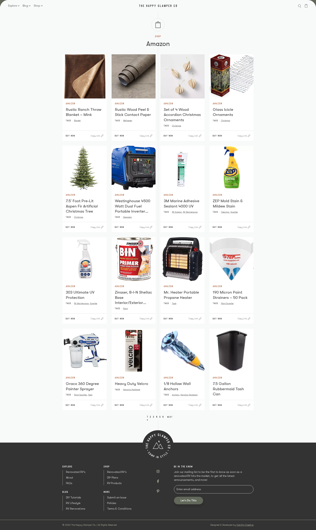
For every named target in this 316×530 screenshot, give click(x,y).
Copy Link (95, 136)
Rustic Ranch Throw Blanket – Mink (83, 112)
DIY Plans (112, 477)
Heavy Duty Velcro (131, 383)
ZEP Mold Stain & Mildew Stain (228, 203)
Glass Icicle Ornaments (223, 112)
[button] (299, 5)
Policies (111, 503)
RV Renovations (75, 508)
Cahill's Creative (245, 525)
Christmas (176, 126)
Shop (37, 5)
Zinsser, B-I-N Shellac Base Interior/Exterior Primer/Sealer (133, 297)
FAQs (69, 483)
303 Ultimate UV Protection (80, 295)
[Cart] (306, 5)
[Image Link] (85, 76)
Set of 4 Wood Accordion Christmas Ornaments (182, 114)
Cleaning (225, 212)
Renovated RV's (76, 472)
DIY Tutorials (73, 497)
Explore (12, 5)
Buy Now (70, 135)
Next (170, 416)
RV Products (114, 483)
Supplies (234, 212)
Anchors (175, 395)
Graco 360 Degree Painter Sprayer (82, 386)
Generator (127, 217)
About (69, 477)
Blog (25, 5)
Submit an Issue (117, 497)
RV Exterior (177, 212)
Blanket (77, 120)
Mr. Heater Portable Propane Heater (181, 295)
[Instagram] (158, 471)
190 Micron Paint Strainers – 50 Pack (230, 295)
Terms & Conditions (119, 508)
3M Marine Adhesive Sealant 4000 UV (181, 203)
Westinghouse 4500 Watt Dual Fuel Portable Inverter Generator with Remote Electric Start (132, 206)
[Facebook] (158, 481)
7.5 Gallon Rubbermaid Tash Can (228, 388)
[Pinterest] (158, 491)
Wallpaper (127, 120)
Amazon (70, 103)
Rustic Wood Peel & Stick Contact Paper (133, 112)
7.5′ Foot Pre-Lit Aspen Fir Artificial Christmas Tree (82, 206)
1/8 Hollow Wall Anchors (177, 386)
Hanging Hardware (131, 389)
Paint (125, 308)
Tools (174, 303)
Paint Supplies (227, 303)
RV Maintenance (190, 212)
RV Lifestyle (73, 503)
